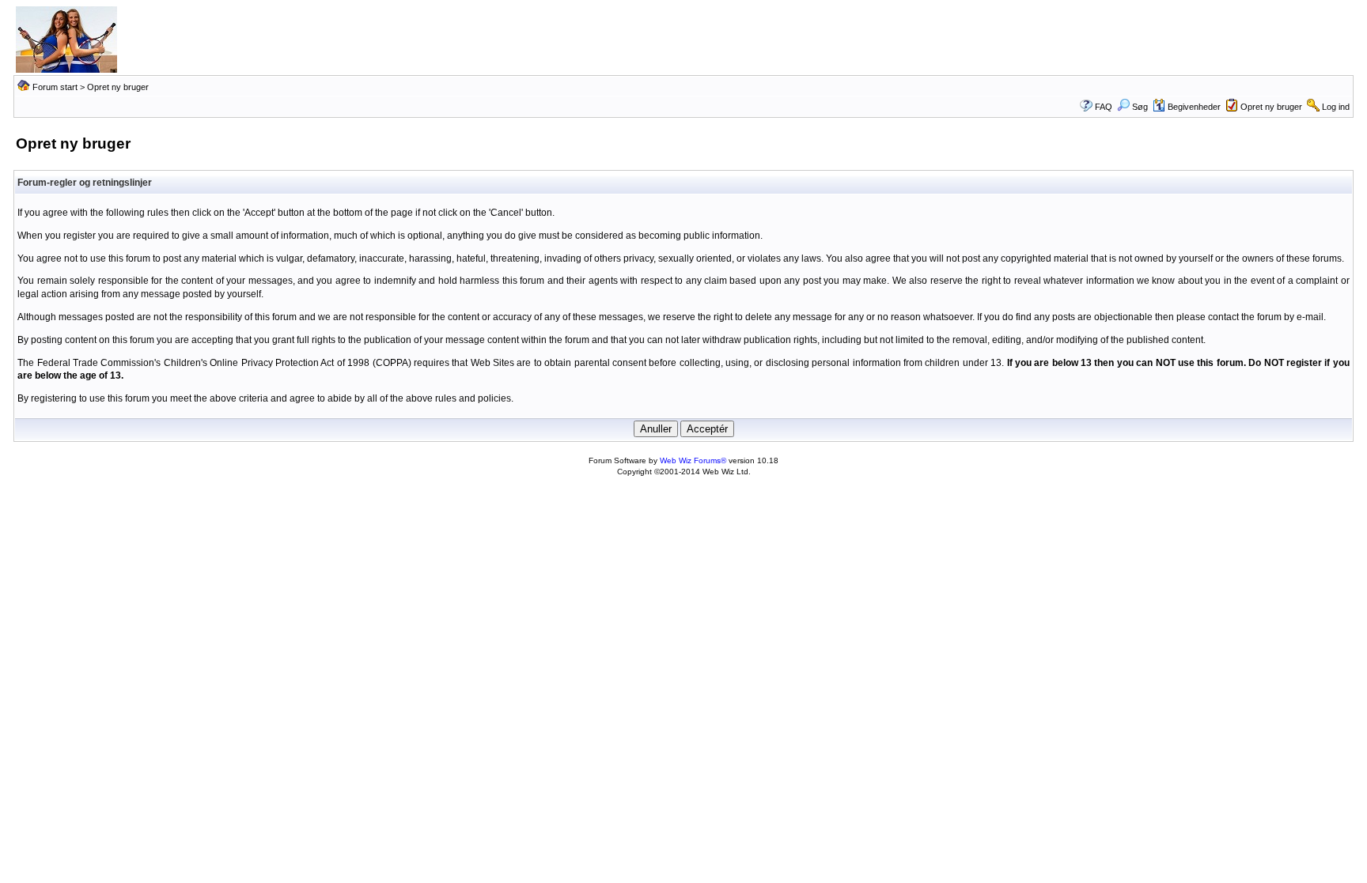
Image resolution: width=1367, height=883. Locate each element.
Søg (1140, 106)
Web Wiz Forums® (693, 460)
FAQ (1103, 106)
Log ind (1336, 106)
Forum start (55, 87)
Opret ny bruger (1271, 106)
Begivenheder (1194, 106)
